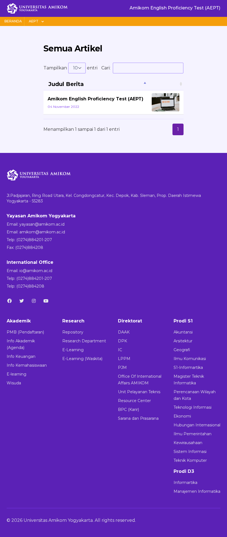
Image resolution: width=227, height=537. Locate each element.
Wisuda (14, 382)
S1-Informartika (188, 367)
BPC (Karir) (128, 409)
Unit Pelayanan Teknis (139, 391)
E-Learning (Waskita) (82, 358)
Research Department (84, 340)
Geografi (182, 349)
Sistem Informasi (190, 451)
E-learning (16, 374)
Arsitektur (183, 340)
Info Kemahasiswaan (27, 365)
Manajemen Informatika (197, 491)
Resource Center (134, 400)
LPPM (124, 358)
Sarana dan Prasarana (138, 418)
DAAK (124, 332)
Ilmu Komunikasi (190, 358)
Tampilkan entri (70, 68)
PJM (122, 367)
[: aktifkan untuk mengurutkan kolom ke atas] (166, 84)
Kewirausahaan (188, 442)
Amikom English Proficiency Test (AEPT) (95, 98)
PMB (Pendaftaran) (25, 332)
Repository (72, 332)
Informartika (185, 482)
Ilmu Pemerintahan (192, 433)
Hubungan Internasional (197, 425)
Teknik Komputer (190, 460)
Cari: (105, 68)
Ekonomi (182, 416)
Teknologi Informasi (192, 407)
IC (120, 349)
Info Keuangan (21, 356)
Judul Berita (66, 84)
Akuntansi (183, 332)
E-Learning (73, 349)
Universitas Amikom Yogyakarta (58, 520)
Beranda (13, 21)
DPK (122, 340)
